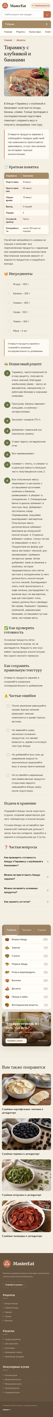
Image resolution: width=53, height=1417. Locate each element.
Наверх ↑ (7, 1410)
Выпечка (8, 1321)
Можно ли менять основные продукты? (21, 890)
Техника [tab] (26, 930)
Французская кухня (13, 1384)
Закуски (8, 1312)
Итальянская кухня (13, 1379)
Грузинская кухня (12, 1392)
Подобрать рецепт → (15, 1285)
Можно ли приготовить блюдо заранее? (22, 876)
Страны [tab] (41, 930)
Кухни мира (35, 32)
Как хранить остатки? (17, 901)
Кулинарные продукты (14, 1357)
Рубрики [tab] (11, 930)
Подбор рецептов (40, 6)
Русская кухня (11, 1375)
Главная (8, 32)
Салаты (8, 1316)
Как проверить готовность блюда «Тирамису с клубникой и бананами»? (23, 861)
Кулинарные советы (13, 1352)
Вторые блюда (11, 1303)
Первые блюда (11, 1308)
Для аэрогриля (11, 1344)
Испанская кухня (12, 1388)
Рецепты (20, 32)
